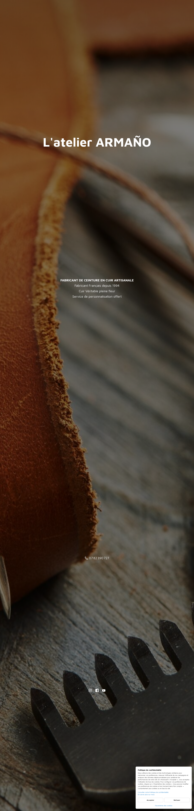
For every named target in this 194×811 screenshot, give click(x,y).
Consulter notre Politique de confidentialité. (153, 792)
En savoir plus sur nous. (146, 794)
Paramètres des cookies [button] (163, 806)
